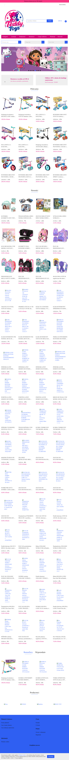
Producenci (22, 36)
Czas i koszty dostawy (6, 725)
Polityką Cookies (22, 755)
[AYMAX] (9, 704)
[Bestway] (59, 704)
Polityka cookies (5, 741)
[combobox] (11, 42)
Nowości (60, 36)
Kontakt (38, 722)
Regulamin (38, 734)
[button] (6, 719)
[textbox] (9, 42)
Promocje (52, 36)
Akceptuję (50, 756)
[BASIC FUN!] (42, 704)
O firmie (38, 725)
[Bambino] (26, 704)
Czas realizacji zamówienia (7, 727)
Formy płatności (5, 722)
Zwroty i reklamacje (40, 732)
